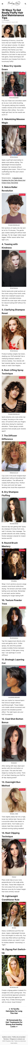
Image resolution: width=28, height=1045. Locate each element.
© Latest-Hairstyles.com (14, 225)
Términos (6, 1039)
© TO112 (14, 927)
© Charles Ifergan (14, 523)
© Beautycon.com (14, 472)
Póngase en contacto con (17, 1039)
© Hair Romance (14, 288)
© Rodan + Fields (14, 813)
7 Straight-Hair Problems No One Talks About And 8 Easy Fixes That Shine (13, 180)
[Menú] (2, 4)
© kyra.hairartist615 (14, 97)
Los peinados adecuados (14, 697)
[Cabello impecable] (14, 4)
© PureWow (14, 581)
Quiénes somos (6, 1037)
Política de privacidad (18, 1037)
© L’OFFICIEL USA (14, 987)
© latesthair (14, 762)
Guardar (23, 73)
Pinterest (14, 876)
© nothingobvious (14, 638)
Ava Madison (6, 20)
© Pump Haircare (14, 157)
